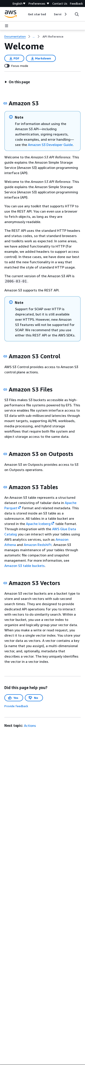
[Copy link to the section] (5, 103)
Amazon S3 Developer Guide (50, 144)
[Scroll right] (65, 14)
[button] (17, 82)
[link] (52, 36)
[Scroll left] (24, 14)
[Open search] (77, 14)
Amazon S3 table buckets (24, 565)
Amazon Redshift (38, 544)
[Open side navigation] (6, 25)
